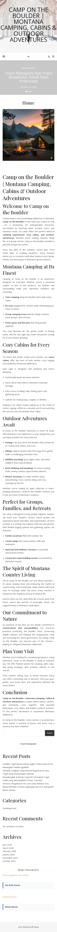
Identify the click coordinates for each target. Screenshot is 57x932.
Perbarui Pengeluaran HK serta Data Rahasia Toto (26, 783)
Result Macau (11, 907)
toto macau (23, 875)
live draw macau (12, 885)
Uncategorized (28, 68)
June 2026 (7, 844)
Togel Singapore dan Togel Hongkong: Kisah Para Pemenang (28, 76)
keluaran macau (10, 896)
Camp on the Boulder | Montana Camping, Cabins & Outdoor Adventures (28, 24)
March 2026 (8, 848)
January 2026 (9, 854)
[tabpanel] (28, 77)
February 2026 (9, 851)
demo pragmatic (10, 875)
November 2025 (10, 858)
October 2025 (9, 861)
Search (49, 733)
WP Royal (35, 927)
